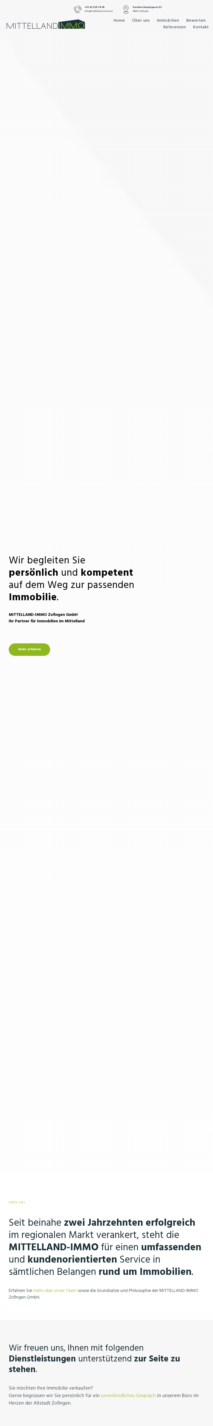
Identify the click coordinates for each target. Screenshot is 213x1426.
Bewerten (196, 20)
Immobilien (168, 20)
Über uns (141, 20)
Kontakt (201, 27)
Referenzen (174, 27)
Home (119, 20)
